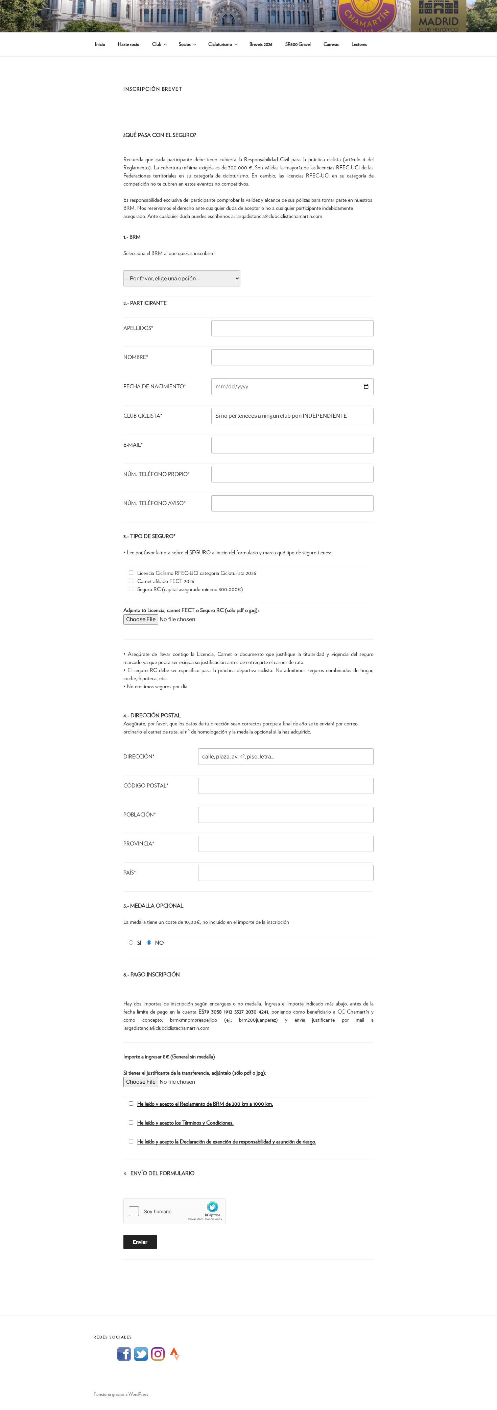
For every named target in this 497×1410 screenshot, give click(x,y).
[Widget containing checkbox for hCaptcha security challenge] (174, 1211)
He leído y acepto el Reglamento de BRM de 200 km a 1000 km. (205, 1104)
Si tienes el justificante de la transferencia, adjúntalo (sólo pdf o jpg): (194, 1073)
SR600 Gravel (298, 44)
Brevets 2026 (261, 44)
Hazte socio (128, 44)
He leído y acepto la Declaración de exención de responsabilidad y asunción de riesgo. (226, 1141)
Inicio (100, 44)
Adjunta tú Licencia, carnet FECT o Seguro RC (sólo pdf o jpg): (191, 610)
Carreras (331, 44)
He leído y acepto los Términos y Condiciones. (185, 1123)
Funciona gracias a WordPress (121, 1394)
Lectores (359, 44)
